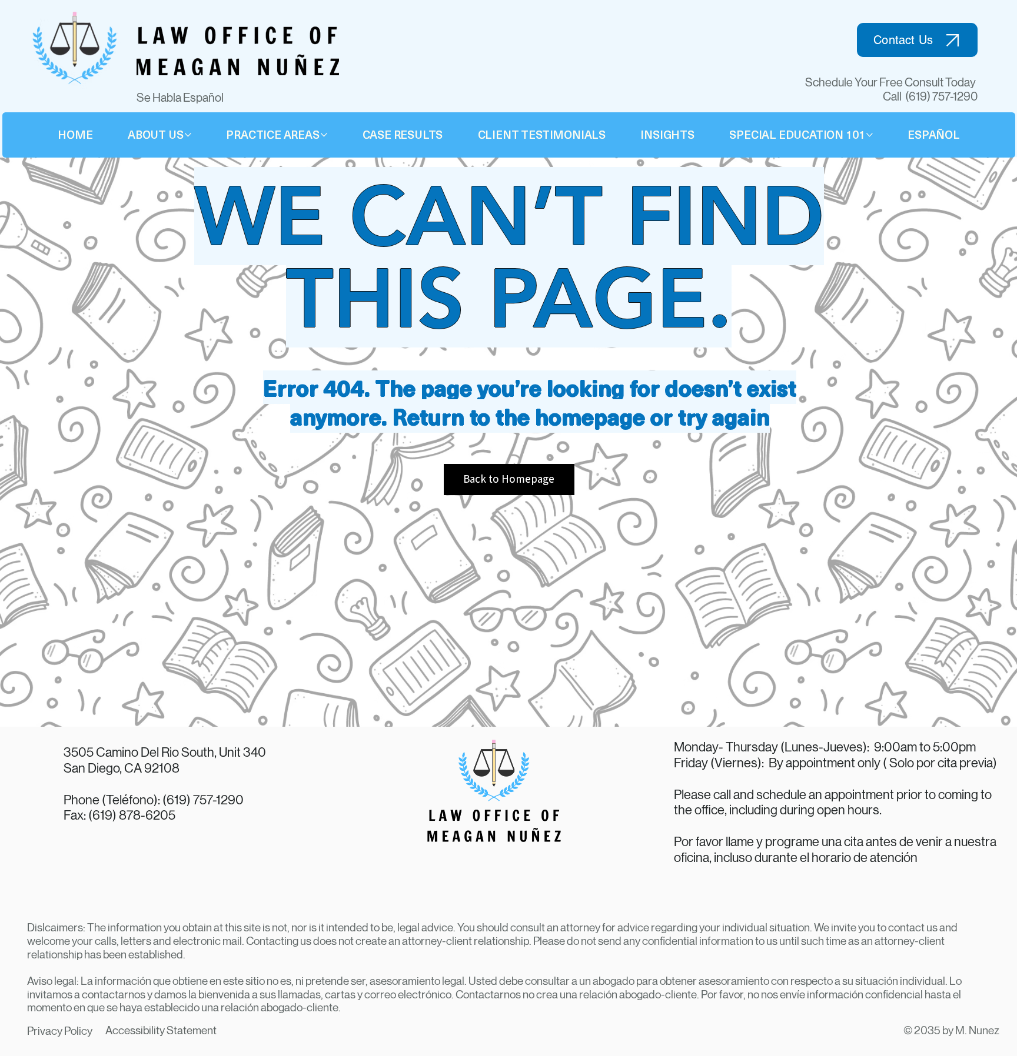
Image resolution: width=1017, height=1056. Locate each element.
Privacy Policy (59, 1031)
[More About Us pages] (188, 135)
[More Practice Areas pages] (324, 135)
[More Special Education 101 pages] (869, 135)
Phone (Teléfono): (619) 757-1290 (154, 800)
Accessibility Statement (161, 1030)
